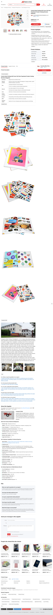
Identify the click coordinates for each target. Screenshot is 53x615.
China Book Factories (36, 599)
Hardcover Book (11, 441)
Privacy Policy (42, 612)
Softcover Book (16, 441)
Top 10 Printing (45, 601)
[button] (1, 1)
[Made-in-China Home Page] (26, 2)
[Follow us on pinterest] (49, 609)
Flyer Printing (4, 594)
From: (6, 520)
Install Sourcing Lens (26, 609)
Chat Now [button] (48, 24)
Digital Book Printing (38, 601)
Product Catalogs (16, 578)
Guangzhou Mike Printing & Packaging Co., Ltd (40, 15)
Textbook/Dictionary (4, 581)
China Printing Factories (6, 599)
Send (9, 534)
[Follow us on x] (45, 609)
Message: (5, 525)
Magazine (10, 442)
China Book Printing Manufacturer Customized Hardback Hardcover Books (47, 570)
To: (6, 523)
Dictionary (30, 441)
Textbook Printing (21, 594)
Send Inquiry (36, 24)
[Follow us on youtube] (48, 609)
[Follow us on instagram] (46, 609)
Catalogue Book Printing (15, 601)
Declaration (37, 612)
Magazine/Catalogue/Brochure (44, 582)
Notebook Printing (5, 442)
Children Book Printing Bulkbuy (14, 604)
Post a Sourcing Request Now (12, 536)
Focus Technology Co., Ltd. (19, 612)
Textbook (26, 441)
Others (2, 584)
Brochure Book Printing (5, 601)
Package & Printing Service (16, 7)
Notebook (28, 581)
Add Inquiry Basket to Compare (15, 34)
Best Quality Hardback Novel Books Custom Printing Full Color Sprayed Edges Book (26, 554)
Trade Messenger (17, 609)
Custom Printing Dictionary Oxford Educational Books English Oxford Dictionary (15, 554)
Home (2, 7)
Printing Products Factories (16, 599)
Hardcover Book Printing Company (27, 601)
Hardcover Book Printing (12, 594)
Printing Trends (4, 604)
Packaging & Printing (7, 7)
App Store (4, 609)
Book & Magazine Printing (26, 7)
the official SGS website (25, 407)
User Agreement (32, 612)
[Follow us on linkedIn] (51, 609)
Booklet (14, 442)
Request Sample (48, 26)
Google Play (10, 609)
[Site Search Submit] (38, 5)
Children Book (22, 441)
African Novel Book (17, 581)
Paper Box (17, 442)
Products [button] (10, 4)
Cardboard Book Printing (46, 599)
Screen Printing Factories (27, 599)
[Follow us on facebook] (43, 609)
